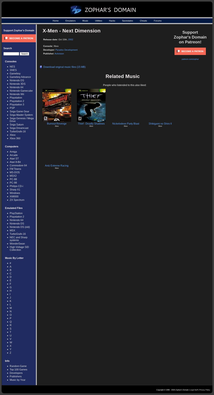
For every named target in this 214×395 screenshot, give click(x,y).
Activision (59, 53)
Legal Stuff (194, 390)
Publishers (16, 376)
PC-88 (13, 179)
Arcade (14, 155)
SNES (13, 70)
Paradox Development (66, 50)
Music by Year (17, 380)
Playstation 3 (17, 104)
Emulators (70, 20)
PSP (12, 108)
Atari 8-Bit (15, 162)
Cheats (143, 20)
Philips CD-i (16, 186)
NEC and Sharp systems (18, 239)
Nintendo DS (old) (20, 227)
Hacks (112, 20)
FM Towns (15, 169)
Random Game (18, 366)
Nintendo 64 (16, 87)
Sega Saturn (17, 124)
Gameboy (15, 73)
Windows (15, 193)
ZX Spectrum (17, 200)
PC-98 (13, 182)
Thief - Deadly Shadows (91, 123)
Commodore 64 (18, 165)
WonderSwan (17, 243)
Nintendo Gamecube (21, 90)
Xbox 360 (15, 138)
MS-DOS (15, 172)
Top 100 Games (18, 369)
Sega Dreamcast (19, 128)
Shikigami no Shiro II (160, 123)
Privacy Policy (204, 390)
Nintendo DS (17, 80)
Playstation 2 (17, 101)
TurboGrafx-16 (18, 131)
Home (56, 20)
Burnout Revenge (57, 123)
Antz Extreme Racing (56, 165)
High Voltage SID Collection (19, 248)
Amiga (13, 151)
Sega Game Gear (19, 111)
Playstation (16, 97)
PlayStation (16, 213)
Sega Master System (21, 115)
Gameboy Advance (20, 77)
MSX (12, 230)
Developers (16, 373)
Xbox (13, 135)
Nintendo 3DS (18, 84)
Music (85, 20)
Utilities (98, 20)
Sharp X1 (15, 189)
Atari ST (14, 158)
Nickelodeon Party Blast (125, 123)
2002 (70, 39)
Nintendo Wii (17, 94)
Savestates (127, 20)
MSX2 (13, 175)
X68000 (14, 196)
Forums (158, 20)
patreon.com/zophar (190, 59)
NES (12, 66)
